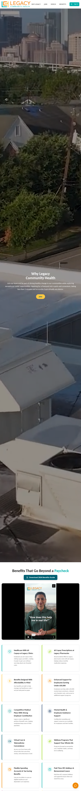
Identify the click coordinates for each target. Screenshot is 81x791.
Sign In (76, 4)
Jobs (40, 296)
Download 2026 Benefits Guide (42, 577)
